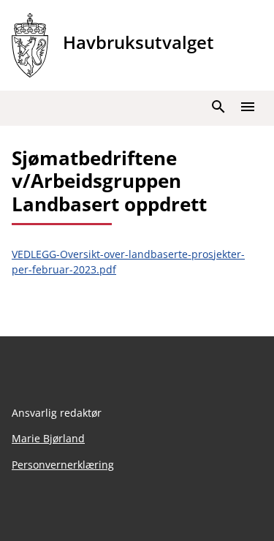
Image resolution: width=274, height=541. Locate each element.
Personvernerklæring (63, 465)
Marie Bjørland (48, 438)
